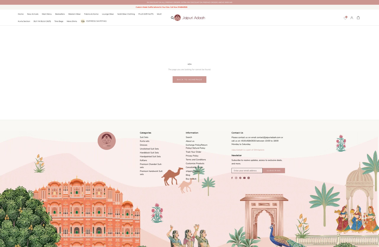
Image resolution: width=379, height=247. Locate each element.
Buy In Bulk (191, 178)
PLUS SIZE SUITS (145, 14)
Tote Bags (58, 21)
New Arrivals (32, 14)
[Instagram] (236, 178)
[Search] (172, 17)
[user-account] (351, 17)
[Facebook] (232, 178)
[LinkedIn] (249, 178)
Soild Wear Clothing (126, 14)
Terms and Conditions (196, 159)
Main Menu (47, 14)
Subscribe (274, 170)
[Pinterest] (240, 178)
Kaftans (143, 160)
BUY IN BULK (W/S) (42, 21)
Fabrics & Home (91, 14)
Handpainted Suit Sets (150, 156)
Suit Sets (144, 137)
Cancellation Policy (194, 167)
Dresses (143, 145)
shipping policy (193, 171)
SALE (159, 14)
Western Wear (74, 14)
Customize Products (195, 163)
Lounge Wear (108, 14)
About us (190, 141)
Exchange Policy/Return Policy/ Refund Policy (196, 146)
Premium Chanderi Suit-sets (151, 166)
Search (189, 137)
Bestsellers (60, 14)
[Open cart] (358, 17)
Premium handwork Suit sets (151, 173)
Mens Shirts (72, 21)
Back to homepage (189, 79)
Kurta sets (144, 141)
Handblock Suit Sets (149, 152)
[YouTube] (244, 178)
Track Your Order (193, 152)
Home (21, 14)
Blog (188, 175)
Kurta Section (24, 21)
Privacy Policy (192, 155)
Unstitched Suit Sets (149, 148)
